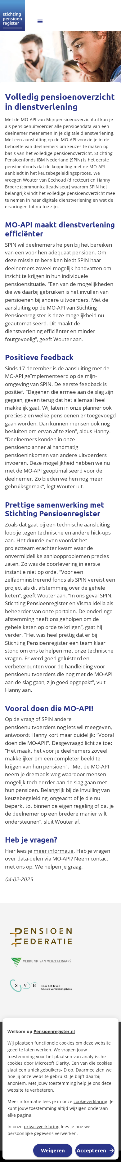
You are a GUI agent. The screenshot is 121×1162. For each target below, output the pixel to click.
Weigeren (53, 1150)
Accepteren (91, 1150)
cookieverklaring (90, 1101)
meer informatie (54, 850)
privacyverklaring (42, 1126)
